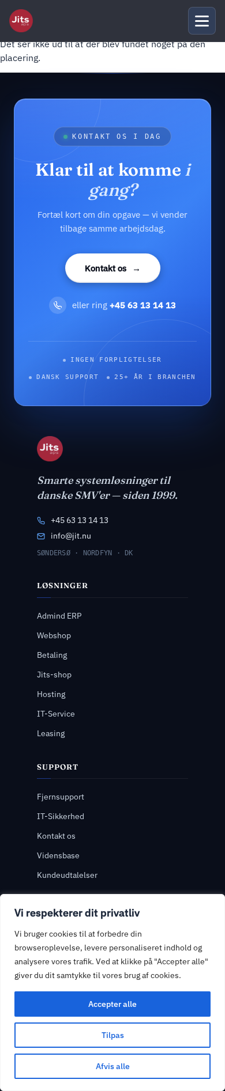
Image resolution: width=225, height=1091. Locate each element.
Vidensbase (58, 855)
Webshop (54, 635)
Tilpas (113, 1035)
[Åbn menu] (202, 21)
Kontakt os (113, 268)
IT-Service (56, 714)
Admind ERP (59, 616)
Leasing (51, 733)
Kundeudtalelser (67, 875)
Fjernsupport (60, 796)
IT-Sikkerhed (60, 816)
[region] (112, 992)
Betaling (52, 655)
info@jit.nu (71, 536)
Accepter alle (112, 1004)
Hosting (51, 694)
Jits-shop (54, 674)
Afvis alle (113, 1066)
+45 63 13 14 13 (79, 520)
